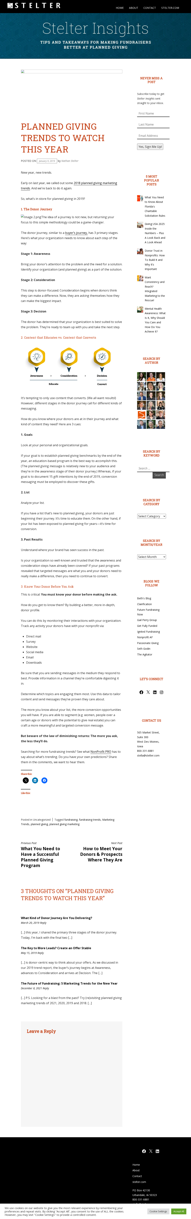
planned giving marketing (64, 824)
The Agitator (144, 654)
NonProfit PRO (100, 752)
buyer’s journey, (76, 233)
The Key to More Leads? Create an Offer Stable (56, 948)
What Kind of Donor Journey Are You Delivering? (56, 918)
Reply (43, 922)
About (133, 8)
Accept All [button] (178, 1211)
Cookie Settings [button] (158, 1211)
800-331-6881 (145, 751)
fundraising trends (90, 819)
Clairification (144, 604)
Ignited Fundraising (148, 631)
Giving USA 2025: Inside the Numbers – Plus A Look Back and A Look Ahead (155, 233)
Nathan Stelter (70, 161)
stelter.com (170, 8)
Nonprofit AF (145, 637)
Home (120, 8)
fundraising (71, 819)
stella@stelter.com (148, 755)
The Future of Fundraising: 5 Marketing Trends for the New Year (69, 983)
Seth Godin (143, 648)
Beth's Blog (144, 598)
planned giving (39, 824)
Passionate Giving (148, 643)
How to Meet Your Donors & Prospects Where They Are (101, 852)
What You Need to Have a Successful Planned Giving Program (40, 854)
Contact (149, 8)
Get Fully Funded (147, 626)
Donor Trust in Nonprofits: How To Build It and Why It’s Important (155, 260)
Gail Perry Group (147, 620)
